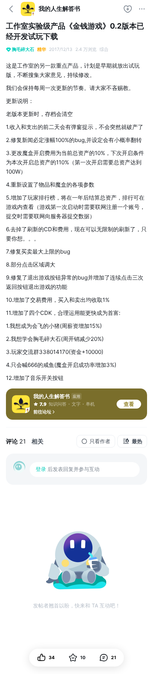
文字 (76, 404)
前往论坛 (42, 412)
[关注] (128, 9)
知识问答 (57, 404)
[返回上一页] (11, 9)
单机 (90, 404)
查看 (129, 404)
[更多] (142, 9)
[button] (108, 657)
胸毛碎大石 (23, 49)
